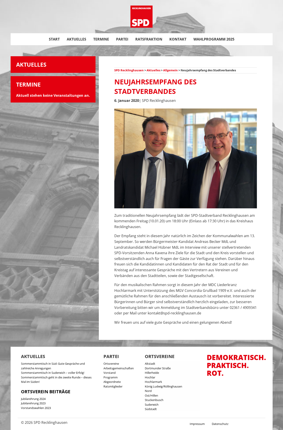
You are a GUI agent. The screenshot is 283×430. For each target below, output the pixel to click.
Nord (148, 391)
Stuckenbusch (154, 400)
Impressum (197, 424)
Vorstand (109, 373)
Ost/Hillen (151, 395)
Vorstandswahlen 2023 (36, 408)
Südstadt (151, 409)
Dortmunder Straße (158, 368)
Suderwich (152, 405)
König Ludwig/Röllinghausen (163, 386)
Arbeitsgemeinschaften (118, 368)
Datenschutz (220, 424)
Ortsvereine (111, 364)
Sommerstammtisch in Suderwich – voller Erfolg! (52, 373)
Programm (110, 377)
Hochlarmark (153, 382)
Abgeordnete (112, 382)
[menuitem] (54, 39)
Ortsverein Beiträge (45, 392)
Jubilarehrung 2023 (33, 403)
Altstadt (150, 364)
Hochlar (150, 377)
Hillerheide (152, 373)
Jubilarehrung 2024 (33, 399)
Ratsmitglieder (112, 386)
